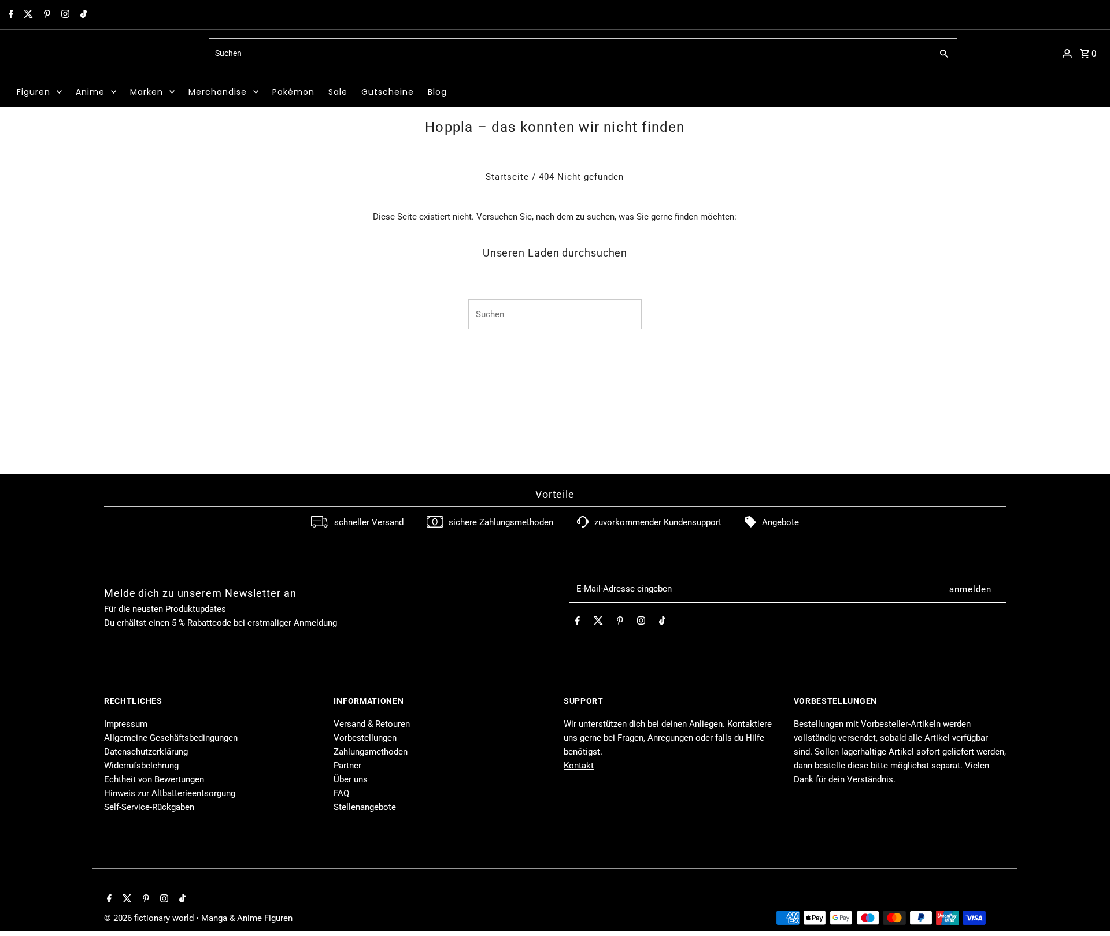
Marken (146, 92)
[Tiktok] (82, 15)
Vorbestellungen (365, 738)
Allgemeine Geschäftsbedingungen (171, 738)
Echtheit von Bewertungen (154, 779)
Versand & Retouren (372, 724)
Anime (90, 92)
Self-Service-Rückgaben (149, 807)
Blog (437, 92)
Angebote (780, 522)
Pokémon (293, 92)
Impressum (125, 724)
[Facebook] (9, 15)
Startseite (507, 177)
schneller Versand (369, 522)
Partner (347, 765)
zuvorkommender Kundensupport (658, 522)
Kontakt (579, 765)
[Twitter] (27, 15)
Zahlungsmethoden (371, 751)
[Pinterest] (45, 15)
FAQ (341, 793)
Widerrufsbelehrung (141, 765)
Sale (337, 92)
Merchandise (217, 92)
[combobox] (569, 53)
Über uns (351, 779)
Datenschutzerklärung (146, 751)
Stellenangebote (365, 807)
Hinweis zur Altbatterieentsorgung (169, 793)
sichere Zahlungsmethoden (501, 522)
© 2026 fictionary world (150, 918)
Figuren (33, 92)
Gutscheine (387, 92)
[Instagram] (63, 15)
